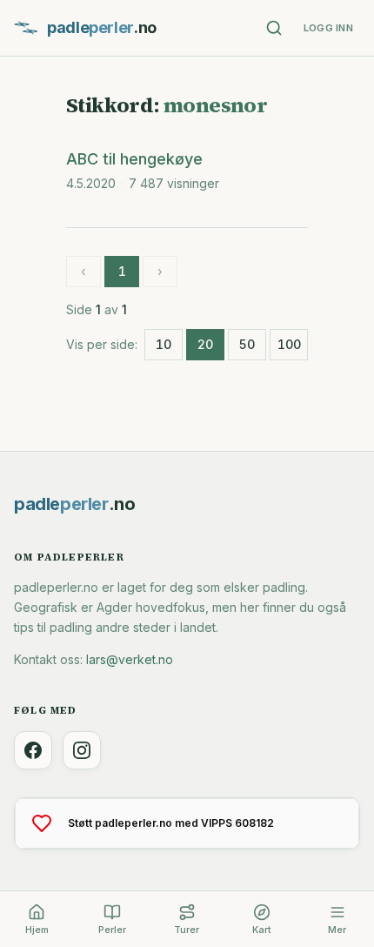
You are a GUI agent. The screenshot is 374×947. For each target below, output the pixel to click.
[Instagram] (82, 750)
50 (247, 344)
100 (289, 344)
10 (163, 344)
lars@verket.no (129, 659)
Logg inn (328, 28)
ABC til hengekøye (134, 159)
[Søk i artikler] (274, 28)
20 (205, 344)
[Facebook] (33, 750)
